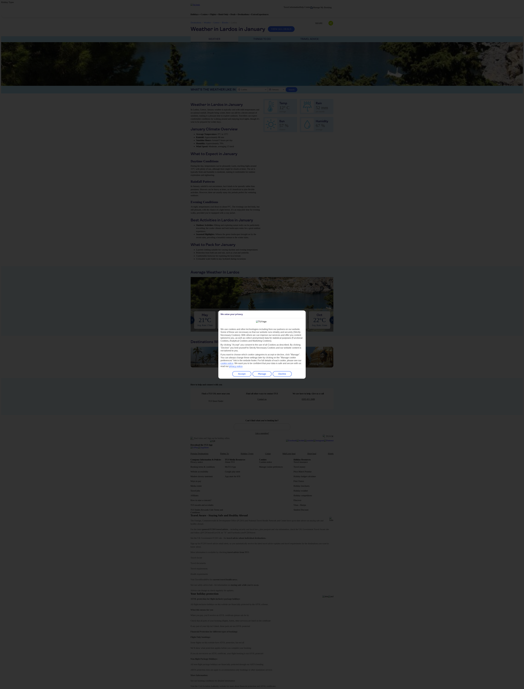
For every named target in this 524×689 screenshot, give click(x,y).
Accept (242, 374)
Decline (282, 374)
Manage (262, 374)
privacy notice (235, 366)
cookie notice (227, 363)
